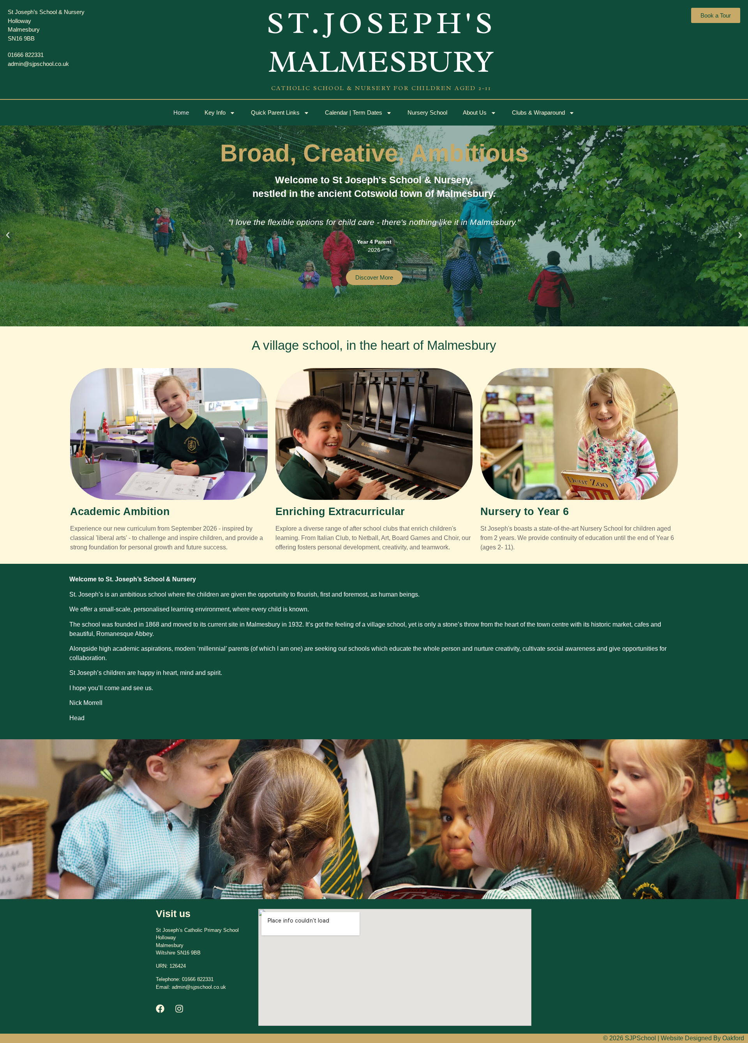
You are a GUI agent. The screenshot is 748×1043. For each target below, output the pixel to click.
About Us (475, 112)
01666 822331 (197, 979)
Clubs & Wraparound (538, 112)
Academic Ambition (120, 511)
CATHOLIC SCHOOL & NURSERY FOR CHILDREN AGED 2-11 (381, 88)
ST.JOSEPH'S (381, 23)
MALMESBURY (381, 61)
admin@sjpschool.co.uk (199, 987)
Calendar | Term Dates (353, 112)
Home (181, 112)
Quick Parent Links (275, 112)
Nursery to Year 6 (524, 511)
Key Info (215, 112)
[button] (8, 235)
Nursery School (427, 112)
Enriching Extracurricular (340, 511)
